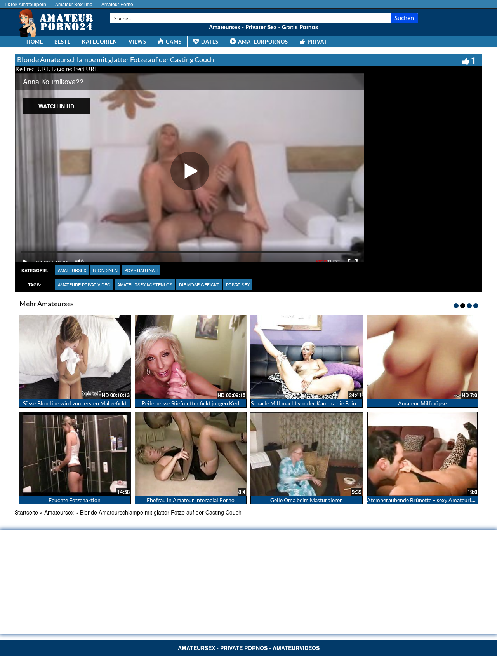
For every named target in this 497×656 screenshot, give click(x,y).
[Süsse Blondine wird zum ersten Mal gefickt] (75, 357)
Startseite (26, 512)
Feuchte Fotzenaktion (75, 500)
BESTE (62, 41)
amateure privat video (84, 284)
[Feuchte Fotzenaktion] (75, 453)
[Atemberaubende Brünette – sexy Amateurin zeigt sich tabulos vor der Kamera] (423, 453)
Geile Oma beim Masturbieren (306, 500)
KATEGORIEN (99, 41)
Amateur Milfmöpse (422, 403)
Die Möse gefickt (199, 284)
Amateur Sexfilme (73, 4)
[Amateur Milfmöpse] (423, 357)
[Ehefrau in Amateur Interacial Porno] (191, 453)
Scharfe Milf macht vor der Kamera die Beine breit (311, 403)
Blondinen (105, 270)
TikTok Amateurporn (25, 4)
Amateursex (72, 270)
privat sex (238, 284)
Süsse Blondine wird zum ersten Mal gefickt (75, 403)
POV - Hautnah (141, 270)
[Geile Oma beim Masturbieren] (306, 453)
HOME (34, 41)
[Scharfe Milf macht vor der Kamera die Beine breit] (306, 357)
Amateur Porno (117, 4)
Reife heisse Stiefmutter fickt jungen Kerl (191, 403)
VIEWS (137, 41)
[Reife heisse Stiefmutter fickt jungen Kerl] (191, 357)
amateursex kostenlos (144, 284)
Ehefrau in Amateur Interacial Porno (191, 500)
